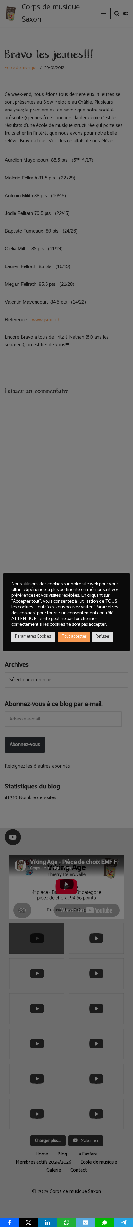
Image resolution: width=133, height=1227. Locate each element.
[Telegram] (123, 1222)
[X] (28, 1222)
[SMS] (104, 1222)
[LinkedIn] (47, 1222)
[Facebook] (9, 1222)
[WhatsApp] (66, 1222)
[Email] (85, 1222)
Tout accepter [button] (74, 636)
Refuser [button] (102, 636)
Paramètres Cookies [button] (33, 636)
